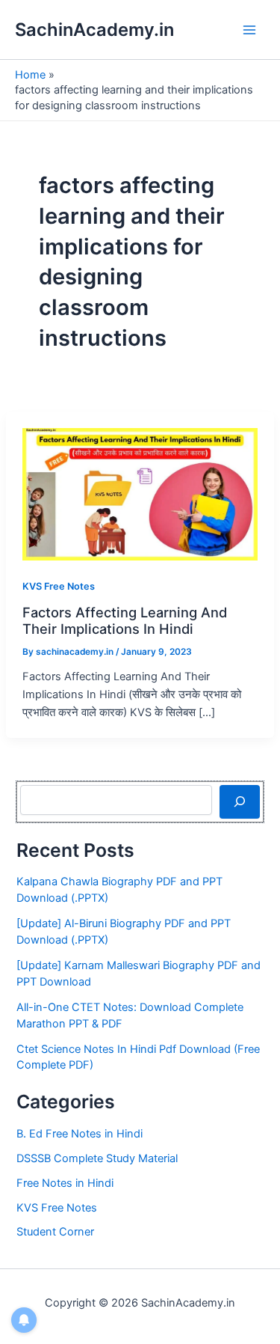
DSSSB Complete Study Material (97, 1158)
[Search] (239, 801)
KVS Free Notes (58, 586)
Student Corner (55, 1231)
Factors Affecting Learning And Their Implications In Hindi (124, 620)
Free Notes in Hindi (64, 1183)
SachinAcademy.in (94, 29)
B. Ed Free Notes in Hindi (79, 1133)
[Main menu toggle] (249, 30)
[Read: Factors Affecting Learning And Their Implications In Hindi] (140, 494)
